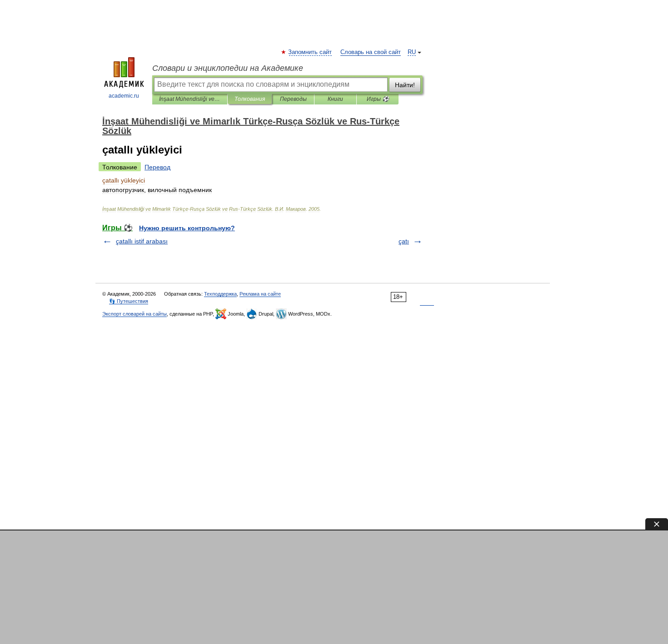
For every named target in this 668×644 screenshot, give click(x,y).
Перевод (157, 167)
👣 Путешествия (128, 301)
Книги (335, 99)
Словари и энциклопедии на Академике (227, 68)
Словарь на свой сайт (370, 52)
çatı (404, 241)
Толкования (249, 99)
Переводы (293, 99)
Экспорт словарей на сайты (134, 314)
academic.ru (124, 96)
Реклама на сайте (260, 294)
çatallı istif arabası (142, 241)
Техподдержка (220, 294)
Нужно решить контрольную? (187, 228)
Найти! (405, 85)
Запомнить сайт (310, 52)
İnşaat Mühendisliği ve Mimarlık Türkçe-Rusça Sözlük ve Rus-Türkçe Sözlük (189, 99)
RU (412, 52)
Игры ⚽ (378, 99)
